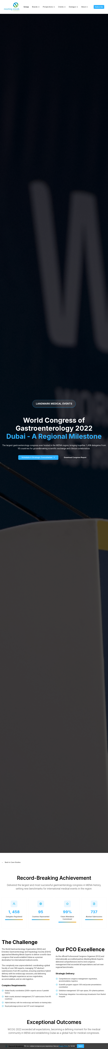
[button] (36, 6)
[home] (12, 7)
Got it (80, 1046)
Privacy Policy (63, 1046)
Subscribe (99, 7)
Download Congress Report (75, 457)
